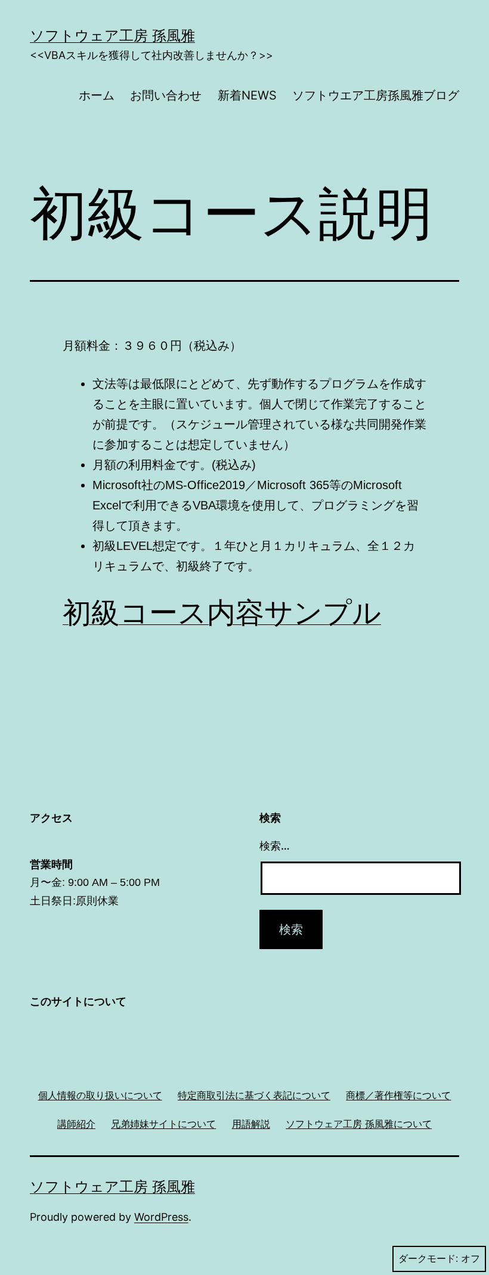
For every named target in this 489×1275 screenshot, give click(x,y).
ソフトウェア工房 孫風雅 (112, 35)
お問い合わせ (166, 95)
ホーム (96, 95)
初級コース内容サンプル (222, 612)
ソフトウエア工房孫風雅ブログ (375, 95)
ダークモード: (428, 1259)
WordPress (161, 1217)
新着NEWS (247, 95)
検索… (274, 845)
